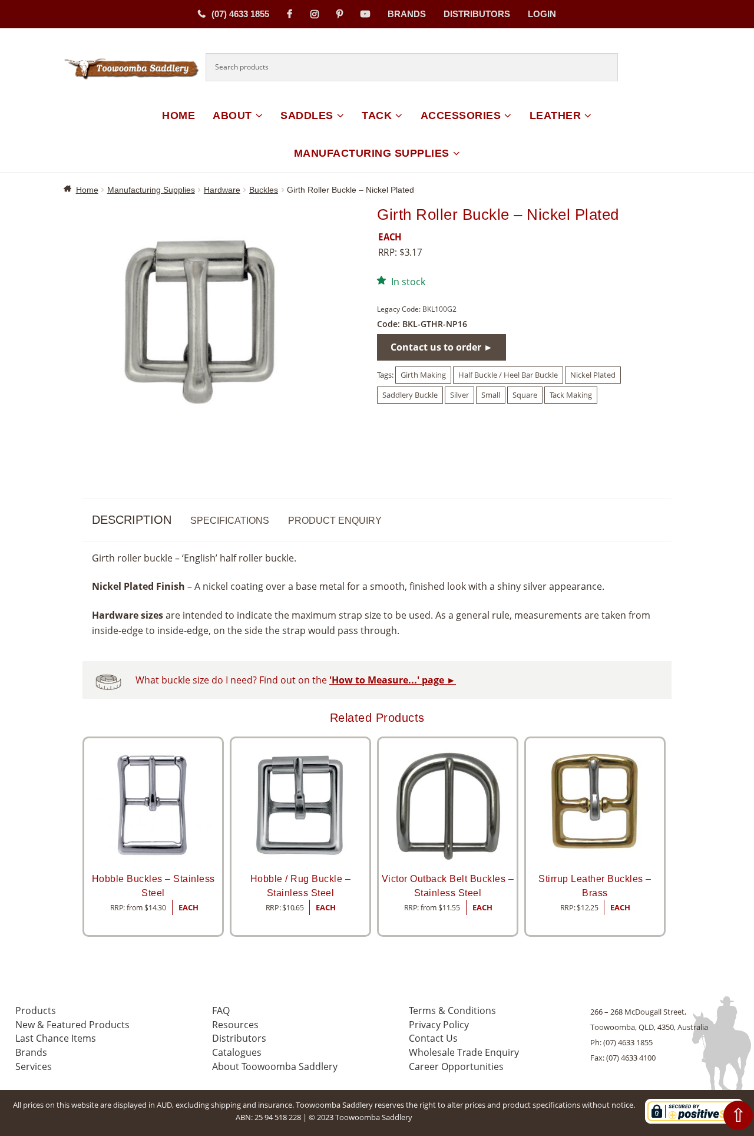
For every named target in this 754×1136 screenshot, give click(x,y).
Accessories (461, 115)
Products (35, 1010)
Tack (377, 115)
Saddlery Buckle (410, 394)
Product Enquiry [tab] (335, 521)
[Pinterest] (340, 14)
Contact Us (433, 1038)
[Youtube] (365, 14)
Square (524, 394)
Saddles (306, 115)
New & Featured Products (72, 1024)
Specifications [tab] (229, 521)
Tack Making (571, 394)
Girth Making (423, 374)
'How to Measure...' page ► (392, 679)
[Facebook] (290, 14)
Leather (555, 115)
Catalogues (237, 1052)
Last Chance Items (55, 1038)
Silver (459, 394)
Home (178, 115)
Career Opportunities (456, 1066)
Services (33, 1066)
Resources (235, 1024)
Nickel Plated (593, 374)
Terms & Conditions (452, 1010)
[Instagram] (315, 14)
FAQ (221, 1010)
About (232, 115)
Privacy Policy (439, 1024)
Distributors (477, 14)
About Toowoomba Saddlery (275, 1066)
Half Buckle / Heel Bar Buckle (508, 374)
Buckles (263, 189)
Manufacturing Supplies (371, 153)
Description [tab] (131, 519)
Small (490, 394)
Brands (407, 14)
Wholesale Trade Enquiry (464, 1052)
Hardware (222, 189)
